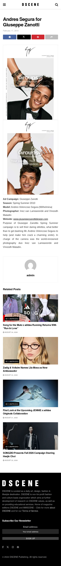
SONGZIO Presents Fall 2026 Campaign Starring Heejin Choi (29, 454)
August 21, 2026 (11, 418)
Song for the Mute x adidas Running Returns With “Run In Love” (29, 326)
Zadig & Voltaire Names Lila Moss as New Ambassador (25, 369)
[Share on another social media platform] (51, 37)
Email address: (30, 526)
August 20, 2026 (11, 460)
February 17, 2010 (11, 30)
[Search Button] (56, 4)
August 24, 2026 (11, 332)
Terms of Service (30, 510)
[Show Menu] (4, 4)
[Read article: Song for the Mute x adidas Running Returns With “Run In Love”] (30, 308)
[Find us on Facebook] (3, 547)
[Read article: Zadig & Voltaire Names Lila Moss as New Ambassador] (30, 351)
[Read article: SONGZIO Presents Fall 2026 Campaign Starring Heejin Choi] (30, 436)
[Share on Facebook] (9, 37)
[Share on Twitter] (24, 37)
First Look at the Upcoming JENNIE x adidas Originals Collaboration (27, 411)
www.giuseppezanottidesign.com (30, 219)
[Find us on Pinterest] (18, 547)
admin (30, 275)
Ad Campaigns (11, 318)
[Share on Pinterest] (38, 37)
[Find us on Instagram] (13, 547)
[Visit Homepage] (30, 4)
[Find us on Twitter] (8, 547)
